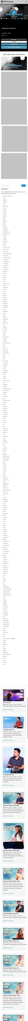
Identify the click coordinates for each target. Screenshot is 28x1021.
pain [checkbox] (4, 503)
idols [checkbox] (4, 404)
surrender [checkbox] (5, 610)
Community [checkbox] (5, 251)
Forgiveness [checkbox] (5, 337)
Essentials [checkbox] (5, 303)
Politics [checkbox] (4, 519)
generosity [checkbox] (5, 349)
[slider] (8, 18)
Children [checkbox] (5, 239)
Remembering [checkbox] (6, 545)
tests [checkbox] (4, 616)
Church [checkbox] (4, 243)
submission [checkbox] (5, 606)
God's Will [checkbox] (5, 364)
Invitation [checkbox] (5, 416)
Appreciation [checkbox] (5, 206)
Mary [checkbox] (4, 452)
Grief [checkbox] (4, 374)
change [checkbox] (4, 237)
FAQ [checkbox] (4, 315)
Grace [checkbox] (4, 368)
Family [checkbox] (4, 313)
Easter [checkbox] (4, 293)
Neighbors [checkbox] (5, 485)
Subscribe (14, 44)
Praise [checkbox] (4, 521)
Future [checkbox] (4, 347)
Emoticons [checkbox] (5, 299)
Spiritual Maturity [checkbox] (6, 591)
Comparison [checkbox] (5, 255)
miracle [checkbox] (4, 466)
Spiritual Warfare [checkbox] (6, 593)
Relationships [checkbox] (6, 541)
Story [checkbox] (4, 596)
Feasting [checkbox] (5, 329)
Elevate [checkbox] (4, 297)
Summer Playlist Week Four (11, 968)
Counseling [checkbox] (5, 269)
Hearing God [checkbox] (6, 390)
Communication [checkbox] (6, 247)
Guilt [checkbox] (4, 382)
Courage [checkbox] (5, 271)
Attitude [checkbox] (4, 210)
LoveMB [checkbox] (5, 448)
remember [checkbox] (5, 543)
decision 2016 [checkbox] (6, 283)
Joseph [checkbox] (4, 422)
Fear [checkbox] (4, 325)
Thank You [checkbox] (5, 618)
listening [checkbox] (5, 440)
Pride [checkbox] (4, 527)
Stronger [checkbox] (5, 600)
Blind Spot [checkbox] (5, 227)
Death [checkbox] (4, 281)
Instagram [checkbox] (5, 412)
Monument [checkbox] (5, 477)
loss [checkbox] (4, 444)
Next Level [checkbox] (5, 491)
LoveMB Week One (8, 774)
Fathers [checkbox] (4, 321)
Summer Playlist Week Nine (11, 805)
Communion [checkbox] (5, 249)
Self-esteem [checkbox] (5, 569)
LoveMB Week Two (8, 729)
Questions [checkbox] (5, 537)
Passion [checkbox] (5, 509)
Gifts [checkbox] (4, 354)
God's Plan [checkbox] (5, 360)
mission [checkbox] (4, 470)
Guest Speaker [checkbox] (6, 380)
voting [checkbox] (4, 648)
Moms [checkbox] (4, 473)
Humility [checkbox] (5, 402)
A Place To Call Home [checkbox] (8, 196)
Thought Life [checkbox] (5, 626)
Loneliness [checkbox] (5, 442)
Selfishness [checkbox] (5, 573)
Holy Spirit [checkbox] (5, 396)
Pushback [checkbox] (5, 535)
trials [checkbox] (4, 634)
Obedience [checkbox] (5, 499)
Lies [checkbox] (4, 434)
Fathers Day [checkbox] (5, 323)
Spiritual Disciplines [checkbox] (7, 589)
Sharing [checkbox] (4, 581)
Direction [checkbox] (5, 289)
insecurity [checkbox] (5, 408)
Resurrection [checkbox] (6, 553)
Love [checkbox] (4, 446)
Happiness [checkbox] (5, 384)
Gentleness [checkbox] (5, 350)
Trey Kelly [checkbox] (5, 632)
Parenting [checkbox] (5, 507)
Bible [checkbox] (4, 224)
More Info (5, 35)
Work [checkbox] (4, 658)
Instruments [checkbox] (5, 414)
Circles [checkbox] (4, 245)
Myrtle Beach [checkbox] (6, 483)
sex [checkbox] (4, 577)
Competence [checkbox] (6, 259)
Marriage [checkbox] (5, 450)
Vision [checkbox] (4, 642)
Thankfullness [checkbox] (6, 620)
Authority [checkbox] (5, 212)
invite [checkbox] (4, 418)
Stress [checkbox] (4, 598)
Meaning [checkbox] (5, 454)
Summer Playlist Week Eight (11, 850)
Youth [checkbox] (4, 664)
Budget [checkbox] (4, 235)
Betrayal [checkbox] (5, 222)
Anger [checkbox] (4, 204)
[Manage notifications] (3, 1018)
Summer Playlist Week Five (11, 941)
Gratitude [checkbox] (5, 372)
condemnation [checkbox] (6, 261)
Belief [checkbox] (4, 218)
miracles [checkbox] (5, 468)
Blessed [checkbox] (5, 226)
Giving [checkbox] (4, 356)
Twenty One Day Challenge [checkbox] (9, 638)
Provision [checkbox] (5, 531)
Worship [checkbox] (5, 662)
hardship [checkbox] (5, 386)
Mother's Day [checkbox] (6, 479)
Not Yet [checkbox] (4, 497)
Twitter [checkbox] (4, 640)
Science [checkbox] (5, 565)
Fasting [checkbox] (4, 317)
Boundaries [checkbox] (5, 229)
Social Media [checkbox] (6, 587)
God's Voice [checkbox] (5, 362)
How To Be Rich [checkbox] (6, 400)
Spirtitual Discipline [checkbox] (7, 594)
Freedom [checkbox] (5, 339)
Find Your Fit (7, 702)
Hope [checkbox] (4, 398)
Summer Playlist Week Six (10, 913)
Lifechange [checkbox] (5, 436)
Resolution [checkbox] (5, 549)
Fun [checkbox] (4, 345)
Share (14, 41)
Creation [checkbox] (5, 273)
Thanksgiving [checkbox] (6, 624)
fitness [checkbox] (4, 333)
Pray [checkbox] (4, 523)
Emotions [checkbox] (5, 301)
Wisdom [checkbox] (5, 656)
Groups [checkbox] (4, 376)
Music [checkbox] (4, 481)
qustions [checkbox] (5, 539)
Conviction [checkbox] (5, 267)
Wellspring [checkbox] (5, 652)
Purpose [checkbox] (5, 533)
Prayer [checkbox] (4, 525)
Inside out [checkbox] (5, 410)
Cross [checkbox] (4, 275)
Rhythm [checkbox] (5, 555)
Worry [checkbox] (4, 660)
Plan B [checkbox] (4, 515)
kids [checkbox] (4, 426)
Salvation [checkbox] (5, 561)
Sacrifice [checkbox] (5, 559)
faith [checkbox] (4, 309)
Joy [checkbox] (4, 424)
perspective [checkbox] (5, 513)
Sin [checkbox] (3, 583)
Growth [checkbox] (4, 378)
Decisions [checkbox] (5, 285)
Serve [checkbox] (4, 575)
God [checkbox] (4, 358)
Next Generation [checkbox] (6, 489)
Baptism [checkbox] (5, 216)
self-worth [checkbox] (5, 571)
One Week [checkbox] (5, 501)
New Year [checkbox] (5, 487)
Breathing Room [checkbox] (6, 233)
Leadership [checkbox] (5, 430)
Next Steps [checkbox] (5, 493)
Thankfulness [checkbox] (6, 622)
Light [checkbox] (4, 438)
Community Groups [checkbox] (7, 253)
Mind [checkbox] (4, 462)
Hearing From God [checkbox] (7, 388)
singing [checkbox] (4, 585)
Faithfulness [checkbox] (5, 311)
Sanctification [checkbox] (6, 563)
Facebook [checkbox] (5, 307)
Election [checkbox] (5, 295)
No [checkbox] (3, 495)
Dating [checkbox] (4, 277)
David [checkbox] (4, 279)
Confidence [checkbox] (5, 263)
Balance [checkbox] (5, 214)
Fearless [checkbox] (5, 327)
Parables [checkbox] (5, 505)
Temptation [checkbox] (5, 614)
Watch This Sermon (8, 709)
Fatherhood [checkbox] (5, 319)
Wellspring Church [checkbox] (7, 654)
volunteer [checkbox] (5, 644)
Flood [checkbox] (4, 335)
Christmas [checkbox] (5, 241)
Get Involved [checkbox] (6, 352)
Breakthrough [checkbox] (6, 231)
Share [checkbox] (4, 579)
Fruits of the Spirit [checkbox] (7, 343)
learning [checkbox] (4, 432)
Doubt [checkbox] (4, 291)
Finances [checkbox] (5, 331)
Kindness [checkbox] (5, 428)
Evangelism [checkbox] (5, 305)
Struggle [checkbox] (5, 602)
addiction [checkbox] (5, 200)
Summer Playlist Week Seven (11, 881)
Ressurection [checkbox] (6, 551)
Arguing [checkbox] (4, 208)
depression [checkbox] (5, 287)
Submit (23, 185)
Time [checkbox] (4, 628)
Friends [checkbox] (4, 341)
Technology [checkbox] (5, 612)
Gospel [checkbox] (4, 366)
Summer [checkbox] (5, 608)
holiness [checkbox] (5, 394)
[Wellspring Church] (7, 2)
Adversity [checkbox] (5, 202)
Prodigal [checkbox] (5, 529)
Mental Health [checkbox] (6, 458)
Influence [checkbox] (5, 406)
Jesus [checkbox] (4, 420)
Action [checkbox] (4, 198)
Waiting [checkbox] (4, 650)
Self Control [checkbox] (5, 567)
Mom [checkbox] (4, 471)
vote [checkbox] (4, 646)
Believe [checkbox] (4, 220)
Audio (14, 39)
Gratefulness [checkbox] (6, 370)
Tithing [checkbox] (4, 630)
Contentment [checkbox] (6, 265)
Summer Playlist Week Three (11, 995)
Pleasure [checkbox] (5, 517)
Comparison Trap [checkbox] (7, 257)
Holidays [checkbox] (5, 392)
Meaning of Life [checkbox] (6, 456)
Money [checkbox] (4, 475)
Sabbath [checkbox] (5, 557)
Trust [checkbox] (4, 636)
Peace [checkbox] (4, 511)
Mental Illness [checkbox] (6, 460)
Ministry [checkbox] (5, 464)
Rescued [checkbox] (5, 547)
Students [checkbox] (5, 604)
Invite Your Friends (14, 47)
